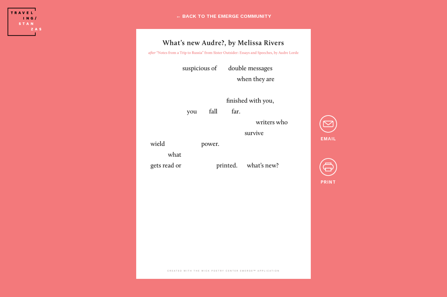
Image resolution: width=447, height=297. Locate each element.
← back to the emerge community (223, 16)
